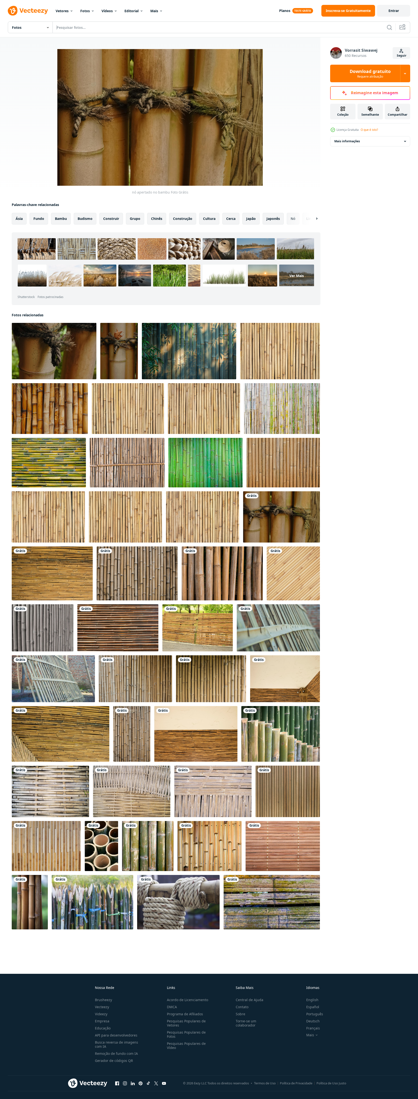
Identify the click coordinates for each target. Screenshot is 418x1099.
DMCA (172, 1007)
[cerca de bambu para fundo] (127, 462)
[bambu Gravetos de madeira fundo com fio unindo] (50, 791)
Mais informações (347, 141)
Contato (242, 1007)
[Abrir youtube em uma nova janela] (164, 1083)
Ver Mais (296, 275)
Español (312, 1007)
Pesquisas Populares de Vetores (186, 1023)
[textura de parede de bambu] (209, 846)
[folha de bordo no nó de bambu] (119, 351)
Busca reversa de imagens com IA (116, 1044)
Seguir (401, 55)
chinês (156, 218)
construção (182, 218)
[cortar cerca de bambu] (280, 734)
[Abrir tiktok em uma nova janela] (148, 1083)
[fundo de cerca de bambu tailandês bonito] (42, 627)
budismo (85, 218)
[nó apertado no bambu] (54, 351)
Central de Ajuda (249, 999)
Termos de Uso (265, 1083)
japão (251, 218)
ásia (19, 218)
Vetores (62, 11)
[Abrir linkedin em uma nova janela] (133, 1083)
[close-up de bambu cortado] (101, 846)
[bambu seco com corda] (178, 902)
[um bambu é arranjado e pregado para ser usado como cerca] (278, 627)
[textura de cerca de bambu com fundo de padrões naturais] (222, 573)
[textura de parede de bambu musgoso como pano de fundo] (272, 902)
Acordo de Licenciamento (187, 999)
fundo (38, 218)
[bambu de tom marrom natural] (287, 791)
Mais (154, 11)
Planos (284, 10)
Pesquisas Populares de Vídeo (186, 1045)
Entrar (393, 10)
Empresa (102, 1021)
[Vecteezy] (28, 11)
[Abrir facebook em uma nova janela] (117, 1083)
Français (313, 1028)
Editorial (131, 11)
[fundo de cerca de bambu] (282, 408)
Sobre (240, 1014)
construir (111, 218)
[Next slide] (312, 219)
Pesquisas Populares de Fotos (186, 1034)
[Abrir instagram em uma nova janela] (125, 1083)
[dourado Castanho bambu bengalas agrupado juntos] (50, 408)
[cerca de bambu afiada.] (92, 902)
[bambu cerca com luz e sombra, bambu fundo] (189, 351)
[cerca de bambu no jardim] (197, 627)
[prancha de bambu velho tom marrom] (46, 846)
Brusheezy (103, 999)
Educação (103, 1028)
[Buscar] (389, 27)
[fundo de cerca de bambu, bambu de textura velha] (283, 462)
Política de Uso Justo (331, 1083)
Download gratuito (370, 73)
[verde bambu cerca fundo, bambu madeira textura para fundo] (205, 462)
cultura (209, 218)
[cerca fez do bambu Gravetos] (48, 517)
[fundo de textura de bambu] (282, 846)
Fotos (85, 11)
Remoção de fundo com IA (116, 1053)
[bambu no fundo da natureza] (30, 902)
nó (293, 218)
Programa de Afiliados (185, 1014)
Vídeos (107, 11)
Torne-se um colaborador (246, 1023)
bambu (61, 218)
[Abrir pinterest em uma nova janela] (141, 1083)
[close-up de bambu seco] (147, 846)
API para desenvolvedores (116, 1035)
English (312, 999)
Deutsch (313, 1021)
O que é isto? (369, 130)
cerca (230, 218)
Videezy (101, 1014)
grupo (135, 218)
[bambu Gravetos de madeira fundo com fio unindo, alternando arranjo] (131, 791)
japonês (273, 218)
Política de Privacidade (296, 1083)
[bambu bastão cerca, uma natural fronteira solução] (280, 351)
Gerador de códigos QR (114, 1060)
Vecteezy (102, 1007)
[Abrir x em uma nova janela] (156, 1083)
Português (314, 1014)
